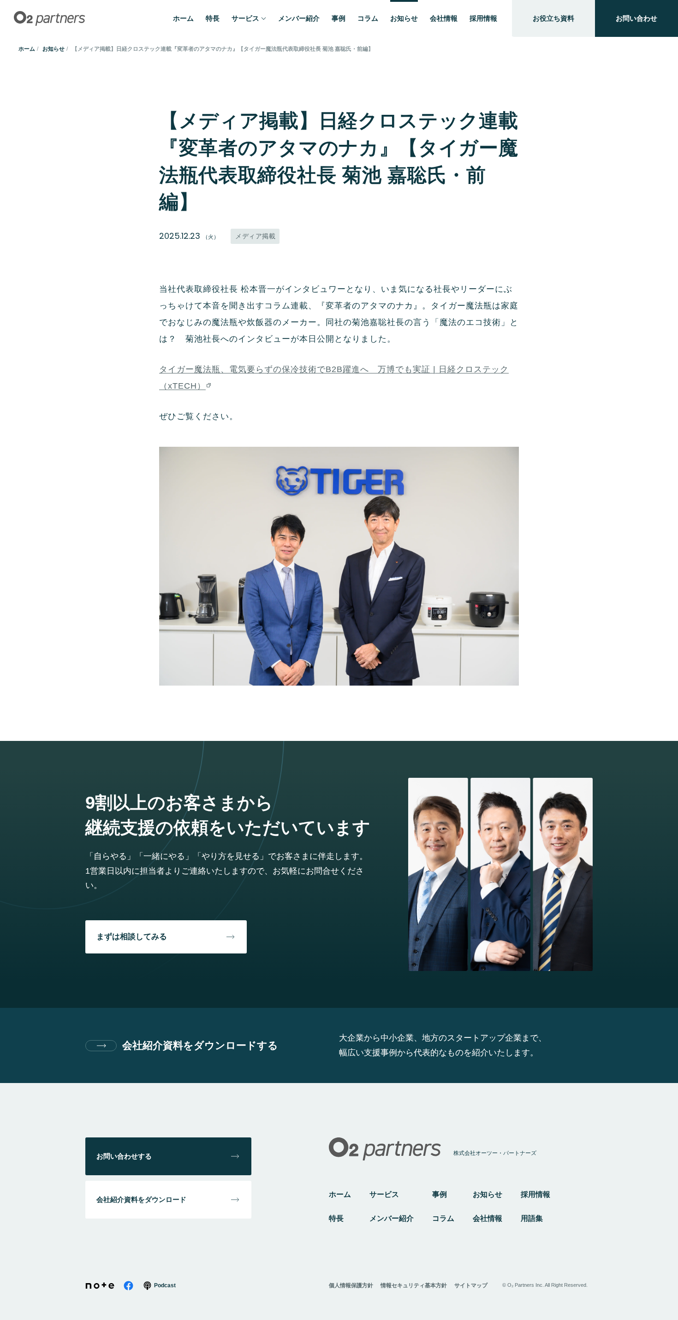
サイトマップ (471, 1285)
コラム (443, 1218)
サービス (384, 1194)
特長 (336, 1218)
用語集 (532, 1218)
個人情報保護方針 (351, 1285)
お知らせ (53, 49)
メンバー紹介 (391, 1218)
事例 (439, 1194)
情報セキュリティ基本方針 (414, 1285)
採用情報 (535, 1194)
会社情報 (487, 1218)
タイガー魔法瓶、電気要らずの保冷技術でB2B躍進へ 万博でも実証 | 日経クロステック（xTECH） (334, 378)
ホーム (26, 49)
